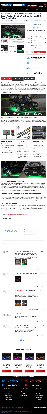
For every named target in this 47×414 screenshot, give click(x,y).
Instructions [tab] (29, 78)
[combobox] (8, 244)
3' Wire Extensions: (36, 40)
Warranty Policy (9, 391)
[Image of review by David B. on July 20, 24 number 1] (18, 262)
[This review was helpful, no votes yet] (40, 269)
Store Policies (8, 393)
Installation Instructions (39, 395)
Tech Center (39, 390)
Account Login (24, 391)
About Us (9, 403)
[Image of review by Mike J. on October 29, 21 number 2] (24, 303)
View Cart (24, 390)
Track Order (24, 393)
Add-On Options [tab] (18, 79)
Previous (2, 49)
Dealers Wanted (39, 393)
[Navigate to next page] (29, 340)
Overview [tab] (6, 78)
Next (23, 49)
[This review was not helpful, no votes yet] (42, 269)
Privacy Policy (8, 397)
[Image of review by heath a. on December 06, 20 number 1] (18, 279)
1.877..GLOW (31, 4)
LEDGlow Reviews (9, 399)
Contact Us (9, 390)
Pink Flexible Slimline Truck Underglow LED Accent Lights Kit (18, 364)
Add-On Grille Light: (36, 36)
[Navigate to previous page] (18, 340)
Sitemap (39, 403)
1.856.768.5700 (31, 5)
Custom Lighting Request (9, 401)
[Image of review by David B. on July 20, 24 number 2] (24, 262)
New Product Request (39, 401)
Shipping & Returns (8, 395)
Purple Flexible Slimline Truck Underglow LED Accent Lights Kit (29, 365)
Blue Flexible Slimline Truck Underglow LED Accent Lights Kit (6, 364)
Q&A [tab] (10, 218)
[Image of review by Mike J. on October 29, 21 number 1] (18, 303)
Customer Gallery (39, 397)
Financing (39, 399)
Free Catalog (39, 391)
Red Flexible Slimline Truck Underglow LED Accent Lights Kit (41, 364)
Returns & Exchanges (24, 395)
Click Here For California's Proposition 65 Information (16, 214)
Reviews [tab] (5, 218)
